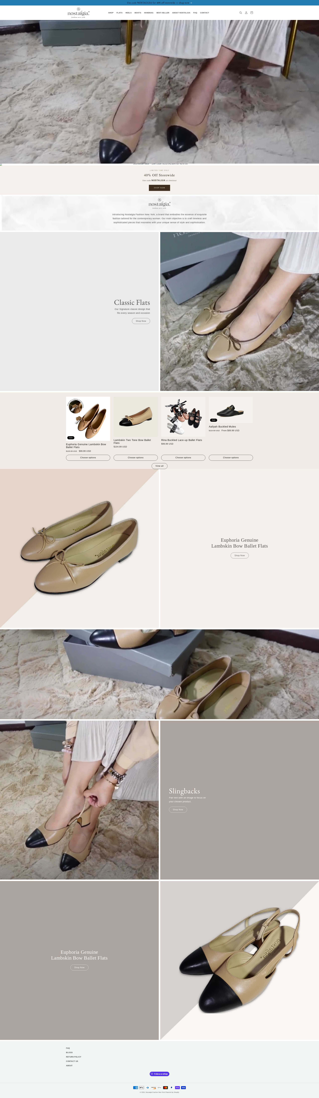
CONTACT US (72, 1061)
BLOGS (69, 1052)
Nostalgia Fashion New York (155, 1092)
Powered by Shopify (172, 1092)
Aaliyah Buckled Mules (222, 426)
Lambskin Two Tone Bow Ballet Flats (132, 441)
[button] (240, 12)
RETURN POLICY (73, 1057)
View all (160, 466)
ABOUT (69, 1066)
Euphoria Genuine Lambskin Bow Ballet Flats (86, 446)
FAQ (68, 1048)
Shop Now (159, 188)
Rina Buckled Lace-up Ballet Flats (181, 440)
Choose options (88, 458)
